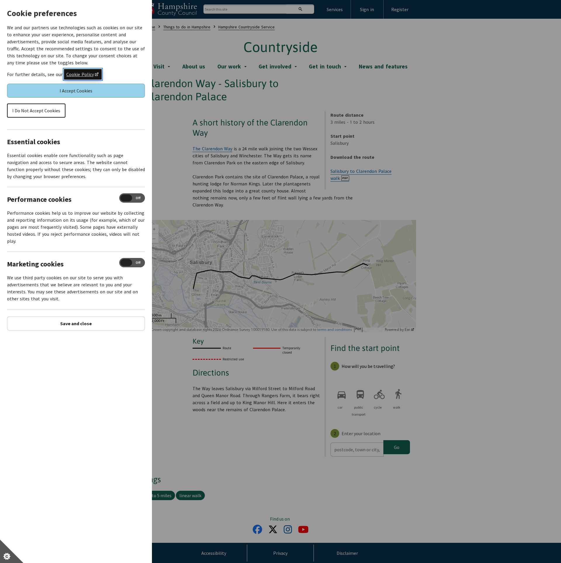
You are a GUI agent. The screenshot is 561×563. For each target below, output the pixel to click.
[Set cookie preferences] (11, 551)
